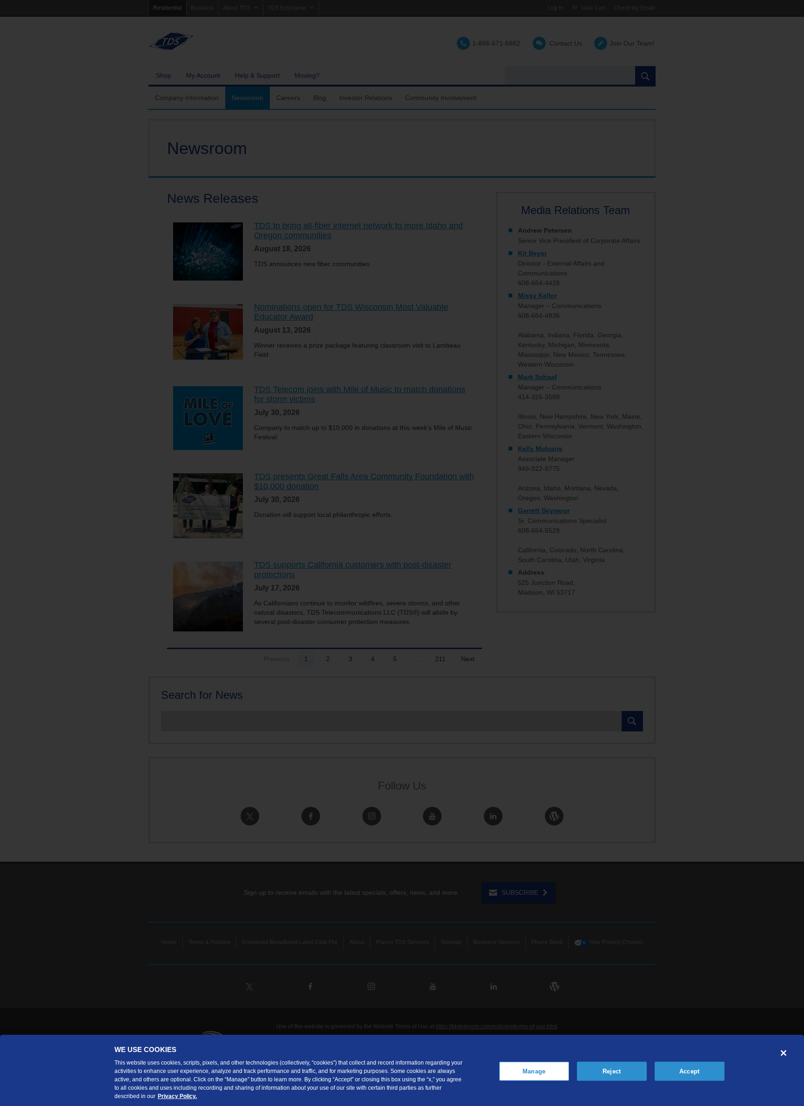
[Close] (783, 1053)
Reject (612, 1070)
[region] (402, 1070)
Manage (534, 1070)
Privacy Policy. (177, 1096)
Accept (689, 1070)
